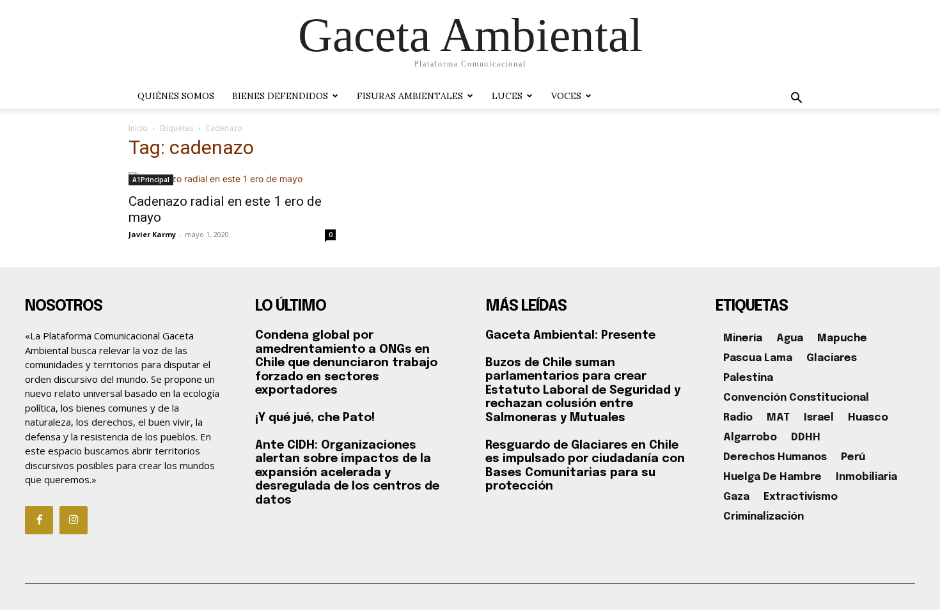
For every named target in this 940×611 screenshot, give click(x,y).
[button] (796, 99)
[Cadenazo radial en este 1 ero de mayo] (232, 178)
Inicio (138, 128)
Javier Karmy (152, 234)
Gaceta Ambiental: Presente (570, 335)
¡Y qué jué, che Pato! (315, 418)
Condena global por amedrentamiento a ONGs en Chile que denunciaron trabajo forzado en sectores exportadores (346, 363)
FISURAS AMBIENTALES (410, 96)
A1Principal (150, 179)
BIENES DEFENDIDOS (280, 96)
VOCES (566, 96)
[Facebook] (39, 520)
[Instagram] (73, 520)
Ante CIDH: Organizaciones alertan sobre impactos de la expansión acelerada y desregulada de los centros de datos (347, 473)
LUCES (507, 96)
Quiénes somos (175, 96)
